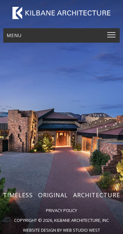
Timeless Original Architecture (61, 195)
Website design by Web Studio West (61, 230)
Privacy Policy (61, 210)
